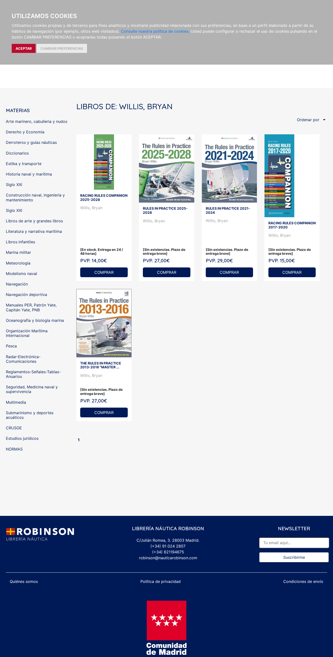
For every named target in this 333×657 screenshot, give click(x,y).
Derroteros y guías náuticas (31, 142)
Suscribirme (294, 557)
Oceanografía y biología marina (35, 320)
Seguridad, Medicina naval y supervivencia (32, 389)
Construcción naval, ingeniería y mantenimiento (35, 197)
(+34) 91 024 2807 (168, 546)
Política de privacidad (160, 581)
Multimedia (16, 402)
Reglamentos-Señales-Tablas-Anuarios (33, 374)
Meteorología (18, 263)
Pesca (11, 345)
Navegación (17, 284)
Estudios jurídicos (22, 438)
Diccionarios (17, 153)
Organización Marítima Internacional (27, 333)
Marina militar (18, 252)
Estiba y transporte (23, 163)
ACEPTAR (24, 48)
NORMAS (14, 449)
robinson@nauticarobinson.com (168, 557)
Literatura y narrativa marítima (34, 231)
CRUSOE (14, 427)
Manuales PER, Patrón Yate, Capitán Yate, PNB (31, 307)
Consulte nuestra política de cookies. (155, 31)
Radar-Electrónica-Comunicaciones (23, 359)
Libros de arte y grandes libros (34, 220)
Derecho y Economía (25, 131)
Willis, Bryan (91, 207)
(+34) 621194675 (168, 551)
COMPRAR (104, 272)
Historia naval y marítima (29, 174)
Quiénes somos (24, 581)
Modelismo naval (21, 273)
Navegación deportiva (26, 294)
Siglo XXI (14, 184)
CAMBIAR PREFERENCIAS (61, 48)
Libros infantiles (20, 241)
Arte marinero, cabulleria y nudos (36, 121)
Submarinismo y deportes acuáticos (29, 415)
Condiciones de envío (303, 581)
